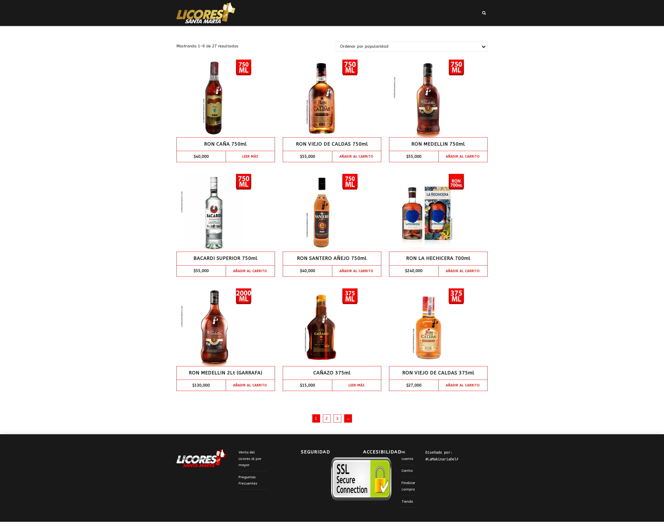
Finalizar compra (408, 486)
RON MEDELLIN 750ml (438, 144)
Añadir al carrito (357, 156)
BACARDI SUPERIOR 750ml (225, 258)
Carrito (407, 471)
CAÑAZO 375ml (332, 373)
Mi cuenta (407, 455)
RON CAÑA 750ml (225, 144)
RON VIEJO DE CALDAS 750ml (332, 144)
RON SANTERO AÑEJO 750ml (332, 258)
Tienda (407, 502)
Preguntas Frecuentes (248, 480)
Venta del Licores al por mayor (250, 458)
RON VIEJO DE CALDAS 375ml (438, 373)
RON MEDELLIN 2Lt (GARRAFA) (225, 373)
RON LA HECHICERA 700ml (438, 258)
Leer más (250, 156)
